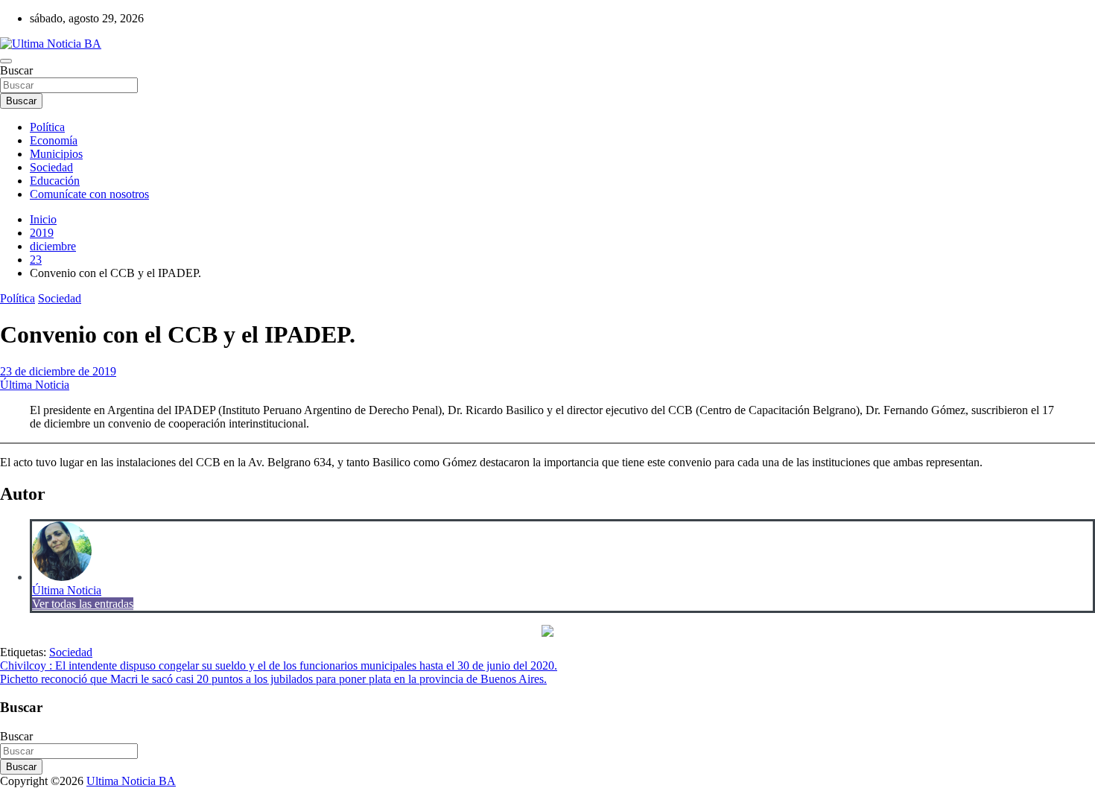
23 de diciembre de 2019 (58, 371)
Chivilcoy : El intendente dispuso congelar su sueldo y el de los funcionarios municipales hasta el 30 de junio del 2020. (278, 665)
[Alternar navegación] (6, 61)
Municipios (56, 153)
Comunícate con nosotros (89, 194)
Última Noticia (34, 384)
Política (47, 127)
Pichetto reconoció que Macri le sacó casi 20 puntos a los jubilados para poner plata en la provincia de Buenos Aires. (273, 679)
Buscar (16, 70)
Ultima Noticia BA (131, 781)
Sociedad (51, 167)
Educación (55, 180)
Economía (53, 140)
